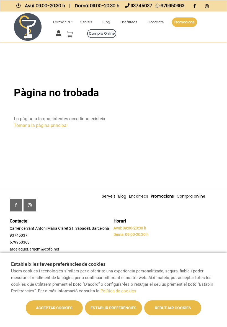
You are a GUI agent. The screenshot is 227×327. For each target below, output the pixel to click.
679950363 (20, 242)
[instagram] (207, 6)
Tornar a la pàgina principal (41, 125)
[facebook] (194, 6)
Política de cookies (118, 290)
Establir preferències (113, 308)
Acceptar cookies (54, 308)
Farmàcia (61, 22)
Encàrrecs (128, 22)
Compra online (102, 33)
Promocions (184, 22)
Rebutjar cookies (173, 308)
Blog (106, 22)
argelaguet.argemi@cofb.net (34, 249)
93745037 (18, 235)
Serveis (86, 22)
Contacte (156, 22)
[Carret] (70, 32)
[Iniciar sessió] (59, 33)
